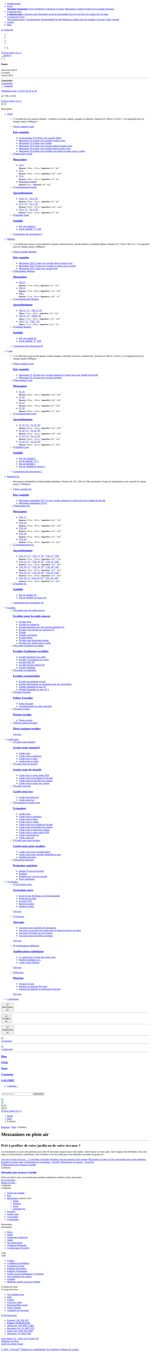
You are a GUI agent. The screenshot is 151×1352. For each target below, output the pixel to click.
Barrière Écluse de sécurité (31, 871)
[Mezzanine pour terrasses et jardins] (18, 1164)
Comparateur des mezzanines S (27, 234)
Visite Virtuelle (14, 1307)
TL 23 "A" (24, 436)
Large (10, 351)
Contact (10, 1260)
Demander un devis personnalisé (53, 14)
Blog (9, 25)
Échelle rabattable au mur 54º (32, 687)
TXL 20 (22, 539)
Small (9, 114)
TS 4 (21, 176)
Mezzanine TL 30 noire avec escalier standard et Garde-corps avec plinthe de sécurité (58, 375)
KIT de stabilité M (27, 338)
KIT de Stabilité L (27, 458)
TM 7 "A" (24, 321)
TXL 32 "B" (38, 561)
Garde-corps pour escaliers (29, 846)
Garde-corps (13, 739)
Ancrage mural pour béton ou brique (36, 935)
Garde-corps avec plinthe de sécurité (36, 778)
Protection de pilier (27, 898)
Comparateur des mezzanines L (27, 471)
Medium (11, 239)
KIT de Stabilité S (27, 226)
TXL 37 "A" (25, 556)
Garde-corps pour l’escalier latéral (34, 852)
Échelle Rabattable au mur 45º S (34, 689)
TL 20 (22, 408)
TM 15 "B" (36, 310)
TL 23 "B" (36, 436)
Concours (100, 19)
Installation (40, 9)
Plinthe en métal (26, 906)
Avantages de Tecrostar (18, 1310)
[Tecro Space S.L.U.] (11, 52)
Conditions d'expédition (18, 1263)
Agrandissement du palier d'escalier (35, 706)
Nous (4, 1068)
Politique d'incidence (16, 1268)
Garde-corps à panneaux (30, 756)
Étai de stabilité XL (28, 595)
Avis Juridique (52, 1349)
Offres (10, 1234)
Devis (10, 1232)
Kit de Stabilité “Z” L (29, 461)
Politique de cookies (69, 1349)
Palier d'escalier (26, 703)
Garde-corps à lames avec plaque (34, 783)
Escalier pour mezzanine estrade (34, 640)
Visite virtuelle (112, 19)
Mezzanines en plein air (99, 1159)
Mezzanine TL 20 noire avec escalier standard (40, 377)
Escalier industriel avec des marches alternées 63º (42, 627)
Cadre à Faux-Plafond (29, 962)
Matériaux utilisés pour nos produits (79, 19)
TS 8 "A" (23, 198)
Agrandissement (22, 192)
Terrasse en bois (26, 984)
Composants (13, 999)
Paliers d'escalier (23, 697)
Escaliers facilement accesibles (31, 651)
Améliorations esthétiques (28, 951)
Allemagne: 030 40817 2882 (20, 1325)
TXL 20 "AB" (52, 578)
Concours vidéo (14, 1302)
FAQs (10, 6)
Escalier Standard (27, 667)
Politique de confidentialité (33, 1349)
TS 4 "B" (33, 209)
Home (14, 3)
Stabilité (18, 220)
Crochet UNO (25, 901)
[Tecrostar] (5, 104)
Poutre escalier (25, 720)
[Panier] (2, 1105)
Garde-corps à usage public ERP (34, 775)
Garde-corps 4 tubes (28, 758)
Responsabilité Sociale (51, 19)
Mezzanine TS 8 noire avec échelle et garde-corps (42, 140)
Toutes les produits (15, 1193)
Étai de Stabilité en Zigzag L (32, 466)
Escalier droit (25, 622)
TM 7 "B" (35, 321)
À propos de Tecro (15, 17)
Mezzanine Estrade (28, 181)
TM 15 (22, 282)
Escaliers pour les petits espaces (31, 616)
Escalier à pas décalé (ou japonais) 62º (36, 629)
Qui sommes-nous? (16, 19)
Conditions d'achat (15, 1266)
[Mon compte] (5, 1105)
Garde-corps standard (26, 747)
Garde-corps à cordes (29, 761)
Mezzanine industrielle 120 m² (33, 503)
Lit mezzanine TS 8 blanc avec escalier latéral (40, 138)
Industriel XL (13, 476)
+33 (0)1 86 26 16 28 (27, 91)
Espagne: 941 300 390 (17, 1320)
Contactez (7, 1074)
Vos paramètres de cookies (19, 1276)
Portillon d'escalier (27, 857)
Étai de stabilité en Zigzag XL (33, 597)
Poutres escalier (22, 714)
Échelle (22, 632)
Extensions (50, 9)
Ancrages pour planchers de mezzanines (37, 927)
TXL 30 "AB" (52, 567)
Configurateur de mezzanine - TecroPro (42, 1162)
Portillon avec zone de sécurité (33, 876)
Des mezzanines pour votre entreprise (128, 1159)
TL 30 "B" (36, 430)
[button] (2, 1091)
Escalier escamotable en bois (32, 681)
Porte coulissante (27, 879)
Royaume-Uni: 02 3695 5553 (21, 1328)
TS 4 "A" (23, 209)
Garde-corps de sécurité (27, 769)
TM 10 (22, 288)
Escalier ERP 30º (27, 662)
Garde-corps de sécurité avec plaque (35, 780)
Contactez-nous (14, 11)
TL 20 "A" (24, 441)
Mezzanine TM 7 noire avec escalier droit (38, 268)
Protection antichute (25, 865)
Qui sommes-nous (15, 1294)
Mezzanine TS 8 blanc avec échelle (35, 143)
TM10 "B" (36, 316)
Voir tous (17, 734)
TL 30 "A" (24, 430)
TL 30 (22, 397)
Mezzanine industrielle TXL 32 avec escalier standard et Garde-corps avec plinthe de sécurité (62, 500)
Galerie (10, 22)
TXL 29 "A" (25, 572)
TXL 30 (22, 528)
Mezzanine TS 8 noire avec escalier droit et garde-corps (44, 148)
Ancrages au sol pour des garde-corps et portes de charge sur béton (50, 930)
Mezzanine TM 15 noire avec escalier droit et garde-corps (45, 263)
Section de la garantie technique (99, 9)
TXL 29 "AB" (52, 572)
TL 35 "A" (24, 425)
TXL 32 (22, 522)
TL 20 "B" (36, 441)
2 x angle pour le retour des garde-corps (37, 957)
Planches (18, 978)
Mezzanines (70, 9)
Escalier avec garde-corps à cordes (35, 643)
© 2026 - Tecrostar (10, 1349)
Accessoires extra (23, 890)
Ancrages (18, 922)
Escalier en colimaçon (29, 624)
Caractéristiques (33, 19)
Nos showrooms (14, 1242)
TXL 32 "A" (25, 561)
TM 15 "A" (24, 310)
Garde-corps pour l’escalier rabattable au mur (40, 854)
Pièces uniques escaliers (27, 728)
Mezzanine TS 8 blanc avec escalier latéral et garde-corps (45, 146)
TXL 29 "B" (38, 572)
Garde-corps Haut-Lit (29, 797)
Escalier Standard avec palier (32, 657)
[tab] (78, 1086)
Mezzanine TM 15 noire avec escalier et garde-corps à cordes (47, 266)
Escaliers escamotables (26, 675)
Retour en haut (9, 1182)
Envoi (31, 9)
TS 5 (21, 170)
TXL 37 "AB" (52, 556)
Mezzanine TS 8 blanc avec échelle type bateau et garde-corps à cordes (52, 151)
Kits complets (21, 132)
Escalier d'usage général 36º (32, 665)
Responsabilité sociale (17, 1305)
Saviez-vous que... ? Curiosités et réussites (29, 1159)
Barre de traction (26, 904)
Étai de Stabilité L (27, 464)
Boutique (5, 1127)
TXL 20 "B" (38, 578)
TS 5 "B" (33, 204)
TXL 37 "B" (38, 556)
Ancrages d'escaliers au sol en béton (35, 933)
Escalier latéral (25, 637)
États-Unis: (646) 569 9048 (20, 1331)
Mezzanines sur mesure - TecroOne (77, 1162)
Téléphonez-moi (9, 91)
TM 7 (21, 293)
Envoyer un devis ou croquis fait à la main (88, 14)
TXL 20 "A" (25, 578)
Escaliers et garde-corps (12, 1162)
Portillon (23, 874)
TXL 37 (22, 517)
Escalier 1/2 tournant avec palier (34, 659)
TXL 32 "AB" (52, 561)
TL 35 (22, 392)
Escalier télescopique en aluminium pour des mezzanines (45, 684)
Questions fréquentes (17, 1245)
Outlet (10, 1240)
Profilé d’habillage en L (30, 960)
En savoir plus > (8, 1180)
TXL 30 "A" (25, 567)
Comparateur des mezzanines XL (28, 602)
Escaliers (60, 9)
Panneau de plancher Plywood (33, 986)
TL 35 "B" (36, 425)
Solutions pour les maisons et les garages (69, 1159)
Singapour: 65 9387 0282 (19, 1333)
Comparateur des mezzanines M (28, 346)
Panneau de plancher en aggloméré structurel (39, 989)
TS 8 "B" (33, 198)
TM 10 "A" (24, 316)
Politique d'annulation (17, 1271)
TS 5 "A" (23, 204)
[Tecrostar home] (2, 1102)
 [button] (2, 1096)
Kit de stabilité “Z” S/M (30, 229)
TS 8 (21, 165)
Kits (9, 1195)
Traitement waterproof (17, 1237)
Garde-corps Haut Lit (29, 835)
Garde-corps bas (23, 791)
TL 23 (22, 402)
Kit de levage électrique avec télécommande (39, 896)
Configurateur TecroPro (18, 1248)
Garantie (11, 1279)
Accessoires (12, 881)
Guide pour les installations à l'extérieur (25, 1274)
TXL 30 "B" (38, 567)
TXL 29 (22, 533)
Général (80, 9)
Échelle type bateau (28, 635)
